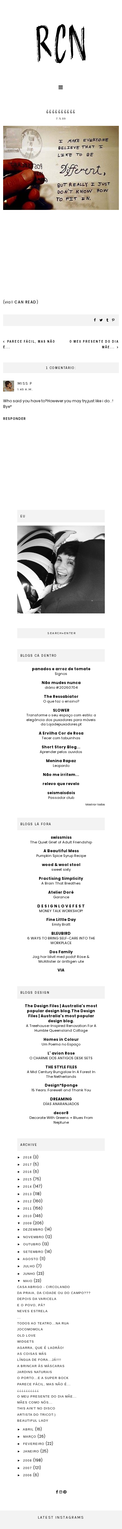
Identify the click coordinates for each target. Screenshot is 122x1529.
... (19, 1317)
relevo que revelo (61, 783)
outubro (32, 1244)
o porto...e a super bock (43, 1378)
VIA (61, 970)
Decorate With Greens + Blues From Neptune (61, 1120)
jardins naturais (34, 1372)
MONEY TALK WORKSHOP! (61, 910)
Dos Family (61, 951)
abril (29, 1429)
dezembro (34, 1229)
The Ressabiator (61, 696)
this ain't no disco (36, 1408)
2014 (28, 1186)
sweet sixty (61, 869)
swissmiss (61, 837)
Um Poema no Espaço (61, 1044)
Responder (14, 419)
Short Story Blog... (61, 747)
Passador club (61, 797)
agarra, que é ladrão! (40, 1348)
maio (28, 1281)
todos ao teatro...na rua (43, 1323)
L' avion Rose (61, 1053)
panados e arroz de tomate (61, 668)
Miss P (25, 383)
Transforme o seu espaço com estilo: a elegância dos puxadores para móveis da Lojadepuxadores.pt (61, 720)
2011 (28, 1208)
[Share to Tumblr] (107, 320)
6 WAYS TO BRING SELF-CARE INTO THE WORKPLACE (61, 940)
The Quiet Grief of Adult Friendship (61, 842)
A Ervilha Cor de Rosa (61, 733)
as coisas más (32, 1353)
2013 (28, 1194)
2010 (28, 1216)
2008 (28, 1460)
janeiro (31, 1451)
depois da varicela (37, 1299)
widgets (25, 1341)
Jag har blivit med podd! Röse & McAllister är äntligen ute (61, 959)
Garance (61, 897)
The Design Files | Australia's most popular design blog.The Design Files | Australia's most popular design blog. (61, 1013)
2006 (28, 1475)
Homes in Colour (61, 1039)
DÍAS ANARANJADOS (61, 1103)
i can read (24, 302)
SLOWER (61, 710)
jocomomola (30, 1329)
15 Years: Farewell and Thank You (61, 1090)
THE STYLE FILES (61, 1067)
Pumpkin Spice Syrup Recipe (61, 855)
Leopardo (61, 765)
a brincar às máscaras (41, 1366)
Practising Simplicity (61, 878)
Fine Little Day (61, 919)
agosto (31, 1259)
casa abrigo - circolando (43, 1287)
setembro (34, 1252)
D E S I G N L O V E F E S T (61, 906)
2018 (28, 1157)
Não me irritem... (61, 774)
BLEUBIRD (61, 933)
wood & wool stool (61, 864)
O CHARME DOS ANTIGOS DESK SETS (61, 1058)
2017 (28, 1164)
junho (30, 1273)
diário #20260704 (61, 687)
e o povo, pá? (31, 1305)
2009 (28, 1223)
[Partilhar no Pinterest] (113, 320)
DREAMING (61, 1099)
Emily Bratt (61, 924)
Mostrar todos (95, 804)
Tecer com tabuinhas (61, 737)
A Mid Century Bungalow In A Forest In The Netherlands (61, 1074)
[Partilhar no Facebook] (95, 320)
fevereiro (34, 1444)
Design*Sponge (61, 1085)
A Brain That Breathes (61, 883)
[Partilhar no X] (101, 320)
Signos (61, 673)
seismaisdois (61, 792)
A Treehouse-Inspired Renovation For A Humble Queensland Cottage (61, 1028)
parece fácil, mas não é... (44, 1384)
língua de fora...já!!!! (39, 1359)
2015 (28, 1179)
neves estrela (32, 1311)
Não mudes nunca (61, 682)
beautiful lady (32, 1420)
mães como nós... (35, 1402)
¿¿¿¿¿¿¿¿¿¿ (28, 1390)
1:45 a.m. (25, 389)
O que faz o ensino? (61, 701)
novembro (34, 1237)
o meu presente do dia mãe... (47, 1396)
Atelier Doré (61, 892)
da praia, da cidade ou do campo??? (54, 1293)
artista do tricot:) (36, 1414)
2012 (28, 1201)
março (30, 1436)
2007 (28, 1468)
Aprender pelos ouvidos (61, 751)
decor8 (61, 1112)
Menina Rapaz (61, 760)
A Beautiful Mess (61, 850)
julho (29, 1266)
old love (26, 1335)
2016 (28, 1171)
